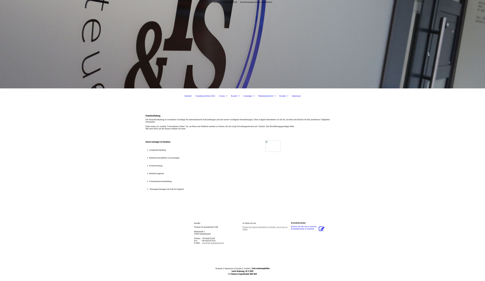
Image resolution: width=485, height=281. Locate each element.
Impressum (296, 96)
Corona (222, 96)
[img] (242, 44)
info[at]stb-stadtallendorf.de (213, 243)
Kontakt (282, 96)
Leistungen (247, 96)
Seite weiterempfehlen (261, 268)
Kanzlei (234, 96)
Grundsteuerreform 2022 (205, 96)
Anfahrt (247, 268)
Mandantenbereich (265, 96)
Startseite (188, 96)
